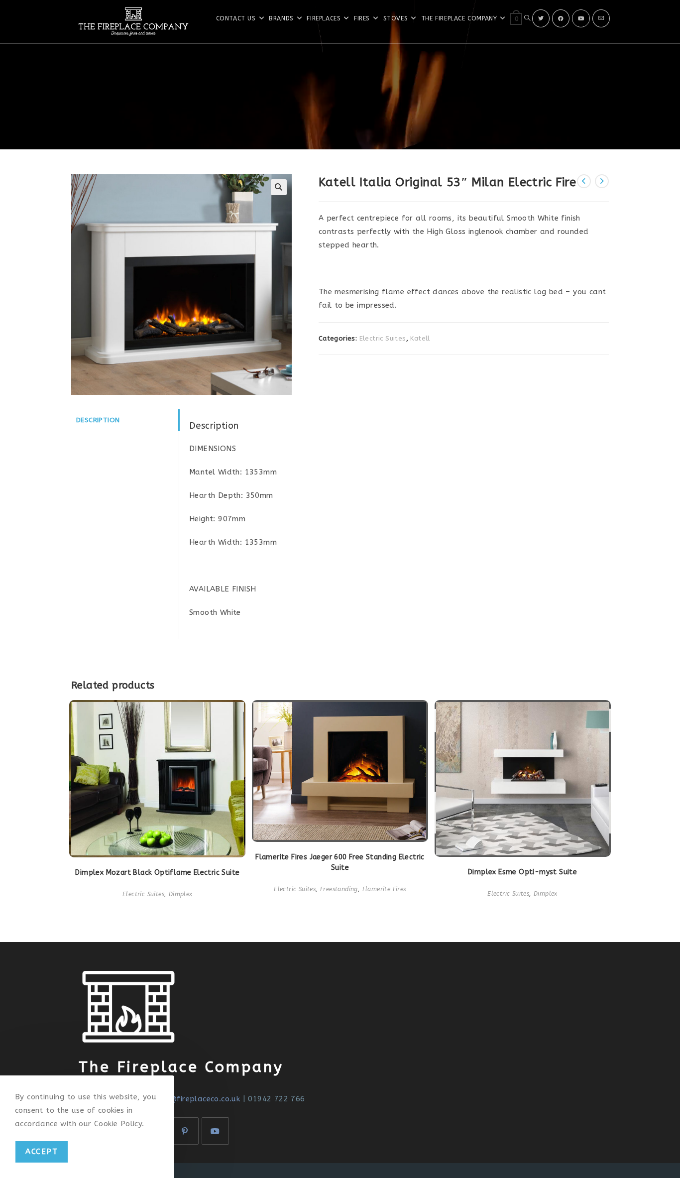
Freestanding (339, 889)
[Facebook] (560, 18)
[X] (541, 18)
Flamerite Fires (384, 889)
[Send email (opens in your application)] (601, 18)
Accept (41, 1151)
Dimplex (181, 894)
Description (97, 420)
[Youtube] (581, 18)
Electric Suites (382, 338)
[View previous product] (584, 181)
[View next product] (602, 181)
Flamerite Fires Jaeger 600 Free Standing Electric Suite (340, 862)
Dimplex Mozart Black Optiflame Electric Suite (157, 872)
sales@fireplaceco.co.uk (195, 1098)
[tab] (125, 420)
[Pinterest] (185, 1131)
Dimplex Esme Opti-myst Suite (522, 872)
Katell (420, 338)
